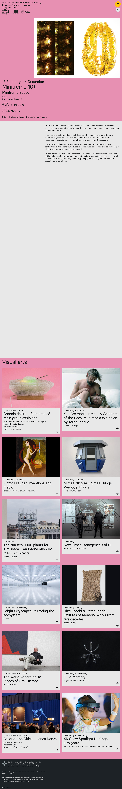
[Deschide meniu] (118, 4)
